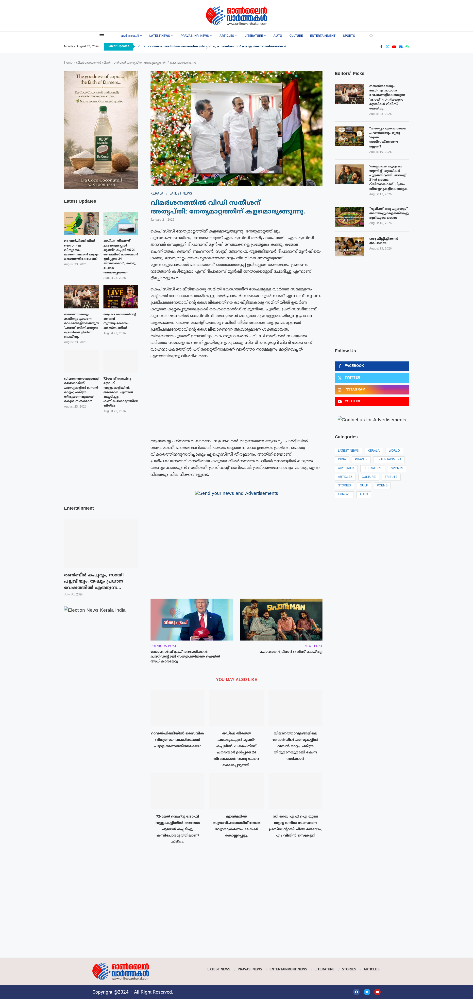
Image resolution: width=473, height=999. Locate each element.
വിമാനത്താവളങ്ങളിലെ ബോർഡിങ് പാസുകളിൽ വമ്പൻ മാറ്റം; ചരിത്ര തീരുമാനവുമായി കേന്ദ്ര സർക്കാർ (295, 746)
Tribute (391, 477)
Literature (254, 35)
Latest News (159, 35)
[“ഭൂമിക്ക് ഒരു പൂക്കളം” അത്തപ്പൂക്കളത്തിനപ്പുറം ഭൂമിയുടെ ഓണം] (349, 217)
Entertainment (323, 35)
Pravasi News (250, 970)
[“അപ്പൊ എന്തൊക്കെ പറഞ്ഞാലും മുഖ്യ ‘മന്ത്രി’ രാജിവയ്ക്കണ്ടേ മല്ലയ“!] (349, 136)
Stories (344, 486)
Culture (296, 35)
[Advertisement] (103, 14)
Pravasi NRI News (195, 35)
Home (68, 63)
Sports (349, 35)
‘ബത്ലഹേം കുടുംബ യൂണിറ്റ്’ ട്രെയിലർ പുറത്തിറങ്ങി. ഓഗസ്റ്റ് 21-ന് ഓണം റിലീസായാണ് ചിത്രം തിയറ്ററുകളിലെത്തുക (388, 178)
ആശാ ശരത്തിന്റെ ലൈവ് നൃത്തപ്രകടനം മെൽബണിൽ (119, 321)
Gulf (364, 486)
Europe (344, 495)
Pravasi (361, 460)
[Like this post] (176, 584)
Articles (227, 35)
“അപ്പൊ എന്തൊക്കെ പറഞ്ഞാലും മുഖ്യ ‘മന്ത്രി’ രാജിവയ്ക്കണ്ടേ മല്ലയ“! (387, 138)
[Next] (144, 47)
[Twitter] (387, 47)
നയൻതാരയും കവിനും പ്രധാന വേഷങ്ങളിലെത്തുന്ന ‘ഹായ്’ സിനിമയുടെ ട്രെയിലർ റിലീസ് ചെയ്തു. (387, 97)
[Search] (371, 36)
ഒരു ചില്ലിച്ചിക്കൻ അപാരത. (383, 241)
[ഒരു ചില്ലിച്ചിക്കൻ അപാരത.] (349, 246)
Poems (382, 486)
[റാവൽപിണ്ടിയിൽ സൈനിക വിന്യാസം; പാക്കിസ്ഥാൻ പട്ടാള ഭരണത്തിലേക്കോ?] (177, 708)
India (342, 460)
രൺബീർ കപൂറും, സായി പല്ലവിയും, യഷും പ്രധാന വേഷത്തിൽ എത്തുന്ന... (94, 581)
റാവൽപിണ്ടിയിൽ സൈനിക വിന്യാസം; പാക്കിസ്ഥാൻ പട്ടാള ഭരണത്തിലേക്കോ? (217, 47)
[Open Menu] (102, 36)
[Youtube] (394, 47)
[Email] (401, 47)
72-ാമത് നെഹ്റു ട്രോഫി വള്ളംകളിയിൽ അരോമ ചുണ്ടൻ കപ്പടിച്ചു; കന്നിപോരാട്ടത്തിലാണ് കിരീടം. (177, 829)
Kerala (374, 451)
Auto (277, 35)
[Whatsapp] (407, 47)
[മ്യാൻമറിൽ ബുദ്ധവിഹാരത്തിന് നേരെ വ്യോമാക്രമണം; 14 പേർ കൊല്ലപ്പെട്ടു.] (236, 791)
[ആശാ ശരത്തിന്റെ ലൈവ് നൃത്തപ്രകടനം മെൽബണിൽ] (120, 296)
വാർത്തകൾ (130, 35)
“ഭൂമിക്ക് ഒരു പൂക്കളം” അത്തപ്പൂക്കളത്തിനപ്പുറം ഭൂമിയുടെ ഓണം (389, 213)
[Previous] (139, 47)
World (394, 451)
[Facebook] (381, 47)
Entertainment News (288, 970)
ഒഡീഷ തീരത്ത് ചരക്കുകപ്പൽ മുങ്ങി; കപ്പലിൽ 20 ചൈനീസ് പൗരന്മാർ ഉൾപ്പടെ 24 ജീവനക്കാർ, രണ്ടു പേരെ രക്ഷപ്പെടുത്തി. (120, 256)
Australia (346, 468)
